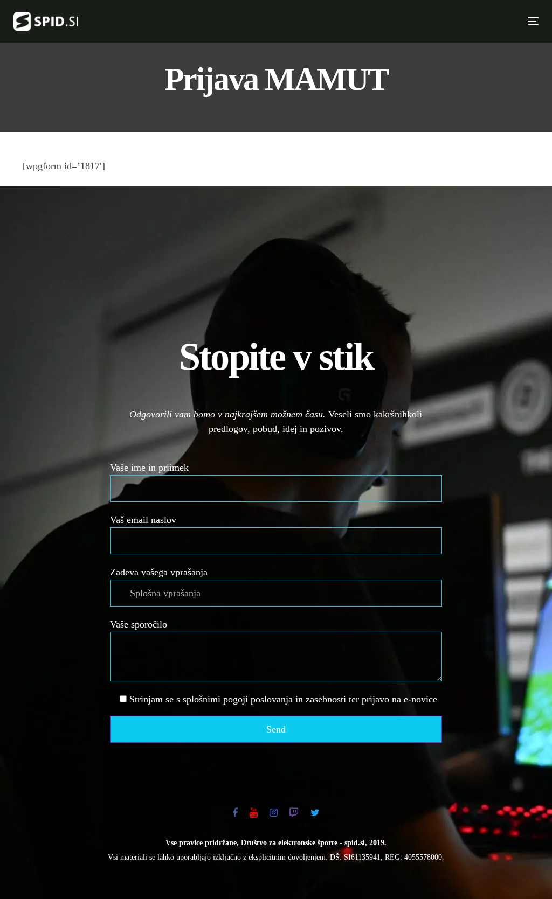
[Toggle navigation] (405, 21)
